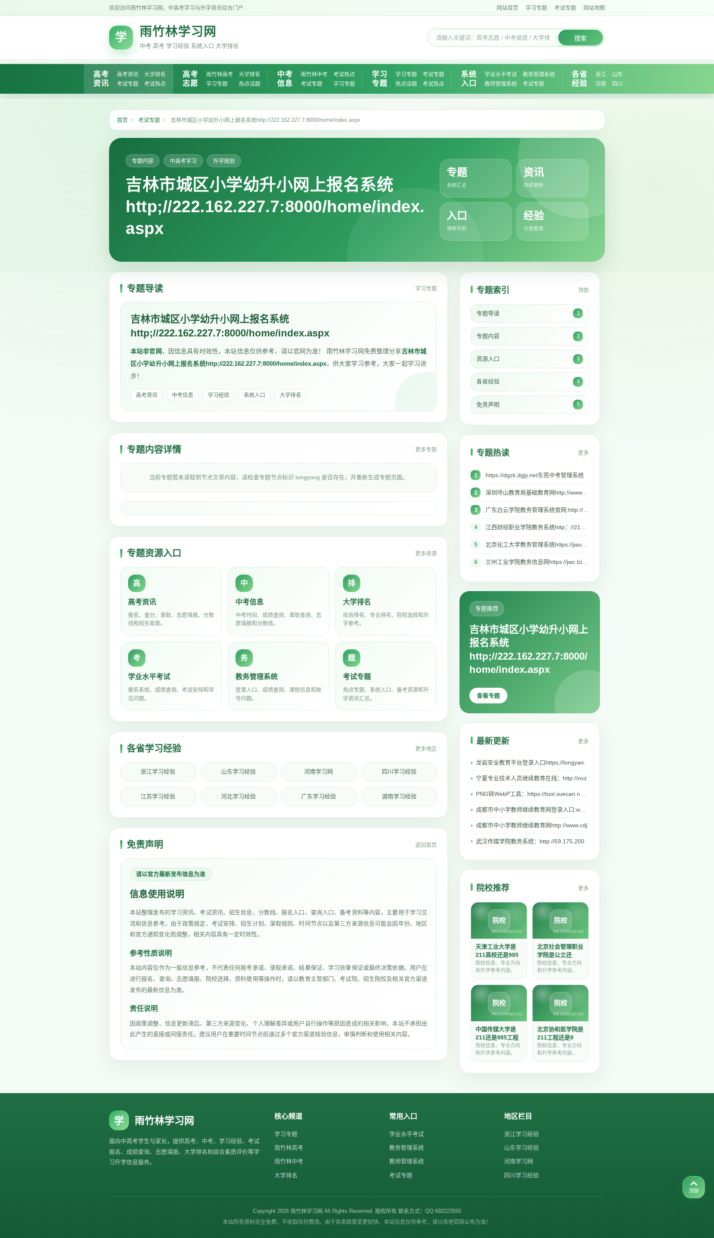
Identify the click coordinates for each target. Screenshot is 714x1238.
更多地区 (426, 749)
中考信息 (285, 79)
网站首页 (507, 8)
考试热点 (155, 83)
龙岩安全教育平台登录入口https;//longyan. (530, 762)
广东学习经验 (318, 796)
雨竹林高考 (219, 74)
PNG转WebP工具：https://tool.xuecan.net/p (532, 794)
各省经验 (580, 79)
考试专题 (565, 8)
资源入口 (528, 358)
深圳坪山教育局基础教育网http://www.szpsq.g (537, 492)
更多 (583, 453)
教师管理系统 (501, 83)
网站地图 (594, 8)
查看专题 (488, 695)
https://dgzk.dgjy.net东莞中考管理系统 (535, 475)
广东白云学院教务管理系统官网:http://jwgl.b (537, 510)
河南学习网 (318, 771)
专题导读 (528, 313)
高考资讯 (101, 79)
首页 (122, 120)
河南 (600, 83)
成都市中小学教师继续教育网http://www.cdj (531, 825)
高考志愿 (190, 79)
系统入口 (469, 79)
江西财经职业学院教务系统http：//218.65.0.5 (537, 527)
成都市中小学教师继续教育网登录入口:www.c (532, 809)
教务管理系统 (539, 74)
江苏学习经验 (157, 796)
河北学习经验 (238, 796)
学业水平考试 (501, 74)
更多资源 (426, 553)
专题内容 (528, 336)
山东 (617, 74)
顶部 (583, 290)
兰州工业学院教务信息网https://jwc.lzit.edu (537, 562)
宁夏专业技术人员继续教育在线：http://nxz (531, 778)
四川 (617, 83)
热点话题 (249, 83)
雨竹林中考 (314, 74)
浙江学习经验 (157, 771)
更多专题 (426, 449)
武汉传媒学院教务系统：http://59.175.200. (531, 841)
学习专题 (536, 8)
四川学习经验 (399, 771)
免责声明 (528, 404)
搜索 (580, 38)
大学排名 (155, 74)
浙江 (600, 74)
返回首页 (426, 845)
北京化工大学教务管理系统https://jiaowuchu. (537, 544)
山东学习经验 (238, 771)
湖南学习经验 (399, 796)
